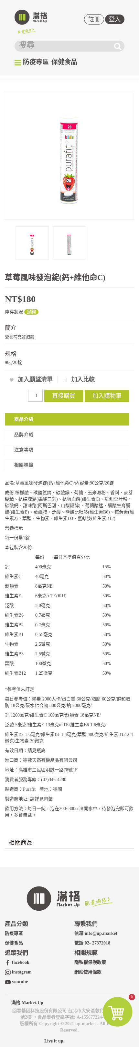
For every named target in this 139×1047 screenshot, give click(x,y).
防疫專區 (36, 61)
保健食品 (64, 61)
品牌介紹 (24, 434)
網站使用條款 (88, 972)
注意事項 (24, 449)
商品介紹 (24, 419)
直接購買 (63, 396)
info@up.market (101, 933)
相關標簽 (24, 465)
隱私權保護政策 (90, 962)
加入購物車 (107, 396)
